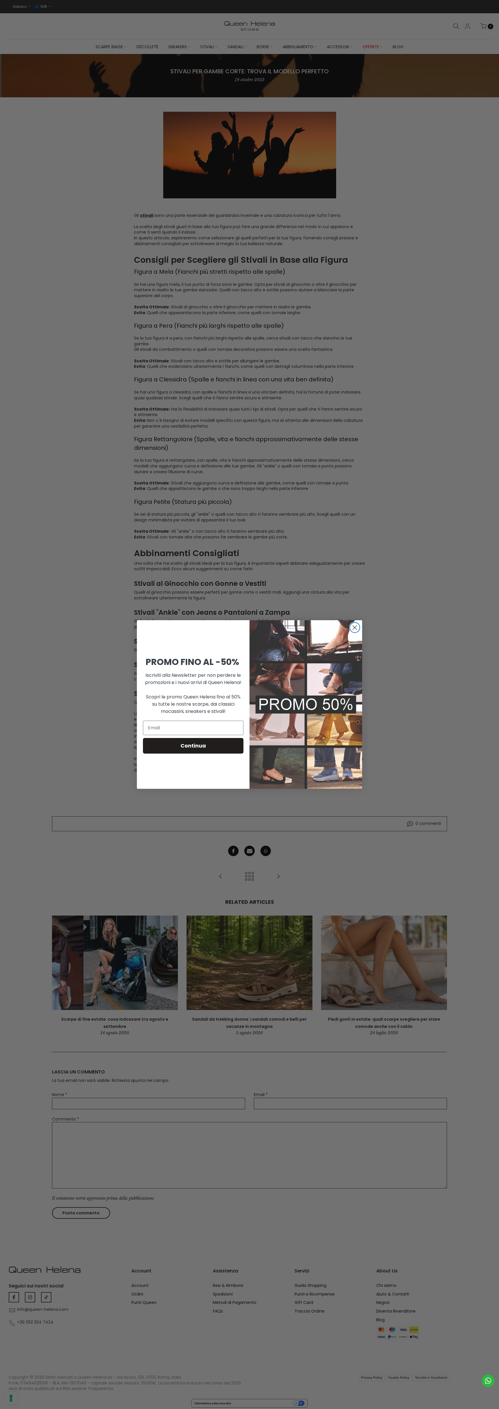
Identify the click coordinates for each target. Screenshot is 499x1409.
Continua (193, 745)
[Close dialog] (355, 628)
